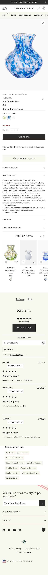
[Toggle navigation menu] (5, 8)
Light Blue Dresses (34, 463)
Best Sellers (25, 15)
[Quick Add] (6, 262)
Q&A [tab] (29, 299)
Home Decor (7, 94)
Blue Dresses (22, 453)
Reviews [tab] (20, 299)
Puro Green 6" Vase (11, 271)
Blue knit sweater (12, 473)
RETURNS (33, 2)
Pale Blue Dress (11, 468)
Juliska (7, 97)
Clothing (38, 15)
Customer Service (11, 512)
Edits (13, 15)
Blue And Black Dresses (14, 463)
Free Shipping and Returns (26, 158)
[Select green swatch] (11, 279)
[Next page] (44, 236)
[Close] (45, 2)
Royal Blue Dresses (28, 468)
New (4, 15)
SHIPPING (23, 2)
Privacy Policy (15, 548)
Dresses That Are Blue (14, 458)
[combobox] (24, 355)
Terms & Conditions (33, 548)
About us (7, 520)
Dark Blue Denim (12, 478)
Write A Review (24, 328)
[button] (44, 97)
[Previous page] (40, 236)
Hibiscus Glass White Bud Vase (28, 271)
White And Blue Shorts (30, 473)
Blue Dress (10, 453)
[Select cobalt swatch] (46, 279)
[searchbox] (21, 342)
